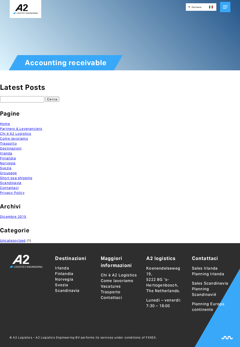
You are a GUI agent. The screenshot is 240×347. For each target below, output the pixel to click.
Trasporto (8, 143)
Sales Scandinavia (210, 283)
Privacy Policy (12, 193)
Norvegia (8, 163)
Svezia (5, 168)
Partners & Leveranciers (21, 129)
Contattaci (9, 188)
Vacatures (111, 286)
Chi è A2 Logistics (15, 134)
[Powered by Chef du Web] (227, 337)
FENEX (151, 337)
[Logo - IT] (26, 262)
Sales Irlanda (205, 268)
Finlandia (8, 158)
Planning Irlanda (208, 274)
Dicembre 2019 (13, 217)
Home (5, 124)
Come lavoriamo (14, 138)
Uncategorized (13, 240)
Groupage (8, 173)
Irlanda (6, 153)
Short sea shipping (16, 178)
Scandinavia (10, 183)
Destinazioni (11, 148)
